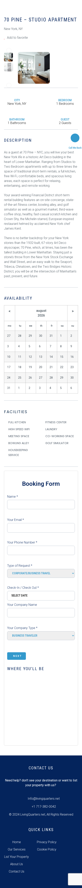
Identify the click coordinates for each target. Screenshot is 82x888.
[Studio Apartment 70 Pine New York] (34, 67)
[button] (8, 50)
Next (17, 656)
